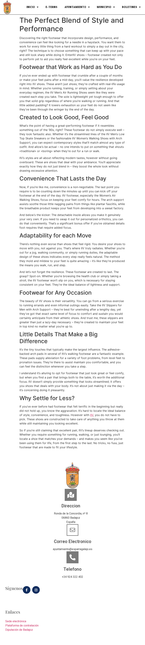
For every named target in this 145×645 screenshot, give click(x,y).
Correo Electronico (72, 541)
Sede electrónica (15, 621)
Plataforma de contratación (22, 625)
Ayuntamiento (75, 7)
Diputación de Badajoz (19, 629)
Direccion (70, 505)
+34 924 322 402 (72, 576)
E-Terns (51, 7)
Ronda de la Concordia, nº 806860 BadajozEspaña (71, 518)
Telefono (72, 569)
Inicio (31, 7)
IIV (91, 415)
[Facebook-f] (26, 590)
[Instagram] (36, 590)
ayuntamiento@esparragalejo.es (72, 549)
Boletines (129, 7)
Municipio (104, 7)
